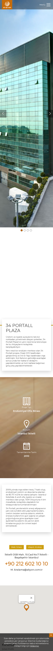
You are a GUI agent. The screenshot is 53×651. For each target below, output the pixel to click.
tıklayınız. (34, 646)
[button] (3, 114)
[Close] (31, 598)
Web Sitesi (16, 547)
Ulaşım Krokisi (35, 547)
